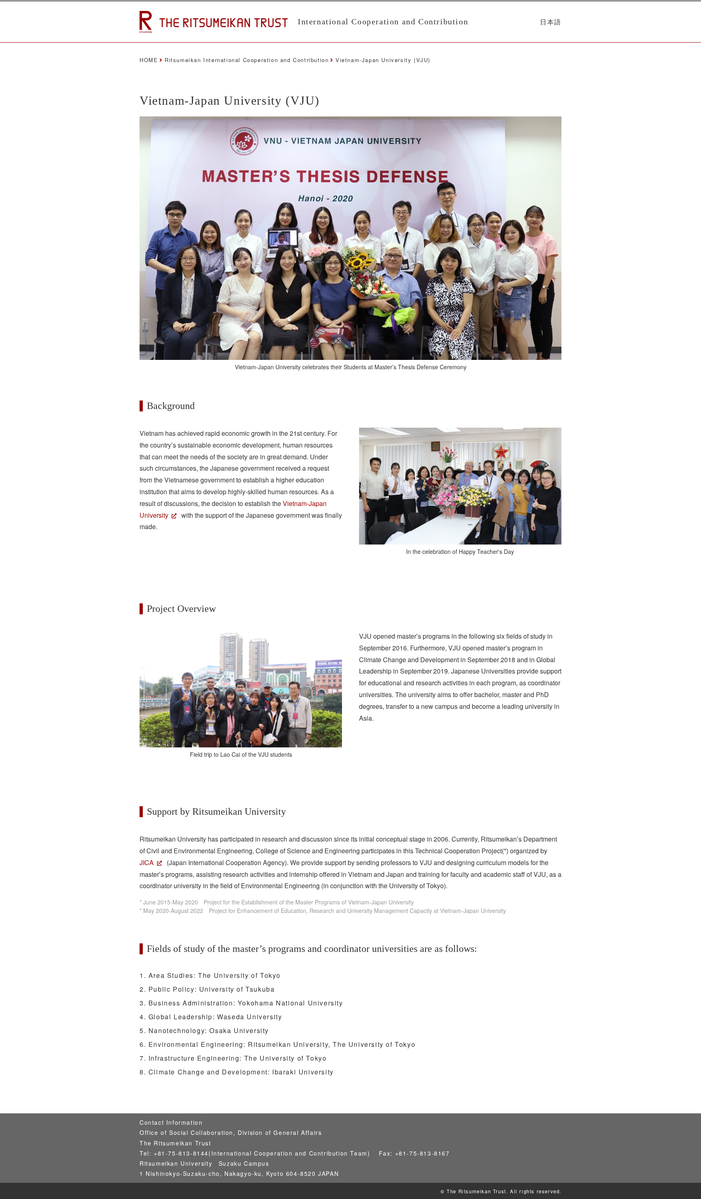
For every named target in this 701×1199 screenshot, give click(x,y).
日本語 (550, 21)
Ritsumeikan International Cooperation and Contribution (247, 60)
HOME (149, 60)
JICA (147, 862)
